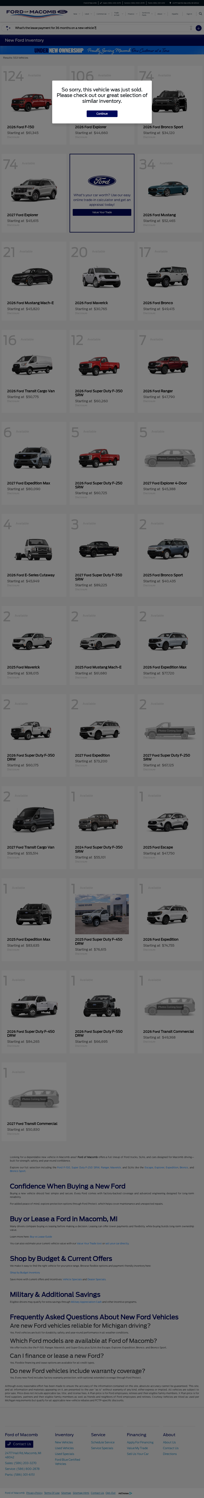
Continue (102, 113)
